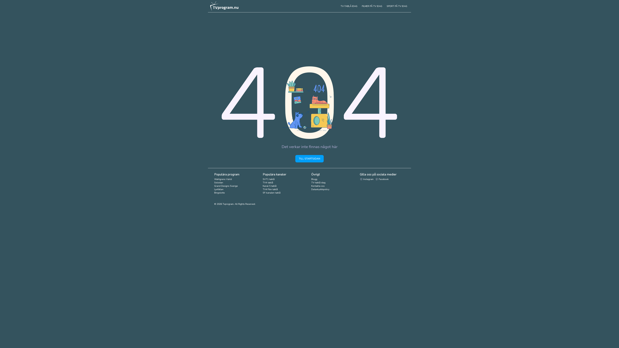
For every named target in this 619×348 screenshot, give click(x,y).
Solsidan (218, 182)
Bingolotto (219, 192)
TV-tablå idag (318, 182)
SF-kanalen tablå (271, 192)
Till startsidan (309, 158)
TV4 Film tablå (270, 189)
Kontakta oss (318, 186)
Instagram (368, 179)
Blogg (314, 179)
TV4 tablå (268, 182)
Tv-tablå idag (349, 6)
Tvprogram (228, 204)
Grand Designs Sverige (226, 186)
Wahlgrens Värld (223, 179)
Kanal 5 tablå (269, 186)
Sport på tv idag (397, 6)
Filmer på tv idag (372, 6)
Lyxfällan (218, 189)
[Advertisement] (309, 36)
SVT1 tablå (269, 179)
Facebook (383, 179)
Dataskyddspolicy (320, 189)
